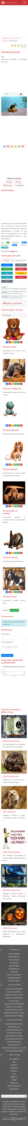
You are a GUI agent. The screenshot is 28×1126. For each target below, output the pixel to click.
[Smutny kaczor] (14, 106)
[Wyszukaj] (25, 1096)
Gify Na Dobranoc (12, 890)
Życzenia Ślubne (14, 1001)
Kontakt (14, 1080)
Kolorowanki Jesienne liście (14, 1039)
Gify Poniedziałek (11, 852)
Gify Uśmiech (9, 811)
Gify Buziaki (14, 972)
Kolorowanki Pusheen (14, 1042)
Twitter (7, 273)
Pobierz (10, 182)
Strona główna (14, 1059)
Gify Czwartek (14, 963)
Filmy (14, 1074)
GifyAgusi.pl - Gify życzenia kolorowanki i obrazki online (14, 1118)
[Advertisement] (14, 19)
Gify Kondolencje (11, 740)
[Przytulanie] (14, 762)
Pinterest (21, 277)
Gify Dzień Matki (14, 966)
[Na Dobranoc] (14, 875)
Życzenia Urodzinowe (14, 992)
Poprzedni (10, 94)
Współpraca (14, 1083)
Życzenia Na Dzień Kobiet (14, 998)
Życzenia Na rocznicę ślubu (14, 995)
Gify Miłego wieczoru (14, 978)
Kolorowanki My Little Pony (14, 1024)
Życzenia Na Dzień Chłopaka (14, 1016)
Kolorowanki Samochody (14, 1030)
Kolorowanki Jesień (14, 1045)
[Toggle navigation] (24, 2)
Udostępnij (20, 185)
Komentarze (8, 185)
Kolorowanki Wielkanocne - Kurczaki (14, 1048)
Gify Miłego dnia (14, 969)
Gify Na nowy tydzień (14, 975)
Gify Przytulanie (11, 776)
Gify (14, 1062)
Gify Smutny (14, 610)
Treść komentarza (7, 642)
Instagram (21, 269)
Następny (17, 94)
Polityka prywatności (14, 1086)
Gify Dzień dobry (14, 981)
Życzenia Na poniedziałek (14, 989)
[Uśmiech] (14, 797)
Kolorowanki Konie (14, 1027)
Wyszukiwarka (14, 1089)
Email (7, 281)
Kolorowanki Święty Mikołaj (14, 1051)
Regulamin (14, 1077)
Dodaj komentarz (7, 655)
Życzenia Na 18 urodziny (14, 1007)
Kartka (18, 182)
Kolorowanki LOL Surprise (14, 1036)
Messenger (21, 265)
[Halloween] (14, 913)
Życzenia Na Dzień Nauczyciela (14, 1013)
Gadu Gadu (21, 273)
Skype (7, 277)
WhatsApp (7, 269)
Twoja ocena (5, 634)
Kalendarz (14, 1071)
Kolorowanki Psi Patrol (14, 1033)
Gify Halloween (10, 928)
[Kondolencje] (14, 726)
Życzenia (14, 1065)
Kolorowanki (14, 1068)
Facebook (7, 265)
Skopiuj (7, 260)
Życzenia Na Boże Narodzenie (14, 1004)
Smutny (20, 234)
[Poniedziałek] (14, 837)
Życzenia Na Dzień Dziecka (14, 1010)
